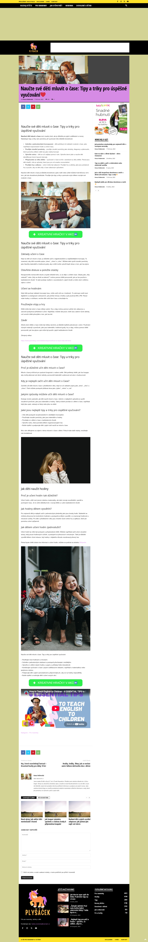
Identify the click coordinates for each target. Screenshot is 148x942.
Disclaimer (40, 1)
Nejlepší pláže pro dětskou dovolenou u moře (110, 182)
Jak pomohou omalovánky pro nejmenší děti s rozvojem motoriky (110, 145)
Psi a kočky (98, 913)
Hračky (97, 897)
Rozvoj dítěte (26, 5)
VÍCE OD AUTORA (43, 798)
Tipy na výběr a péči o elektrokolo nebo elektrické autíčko (108, 164)
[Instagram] (121, 1)
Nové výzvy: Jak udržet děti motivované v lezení (31, 820)
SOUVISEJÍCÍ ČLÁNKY (29, 798)
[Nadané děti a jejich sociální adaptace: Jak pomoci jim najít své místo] (79, 809)
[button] (126, 5)
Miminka (69, 5)
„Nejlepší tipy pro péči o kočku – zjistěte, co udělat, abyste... (79, 921)
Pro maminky (41, 5)
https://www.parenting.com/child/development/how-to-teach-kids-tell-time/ (46, 340)
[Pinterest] (33, 107)
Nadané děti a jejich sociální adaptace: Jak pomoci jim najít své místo (79, 821)
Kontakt (54, 1)
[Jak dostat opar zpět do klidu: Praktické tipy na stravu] (63, 897)
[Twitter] (124, 1)
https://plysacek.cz (39, 778)
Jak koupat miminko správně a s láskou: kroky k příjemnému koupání (55, 821)
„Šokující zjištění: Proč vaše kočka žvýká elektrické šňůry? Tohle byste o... (79, 909)
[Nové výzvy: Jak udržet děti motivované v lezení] (32, 809)
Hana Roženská (28, 99)
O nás (48, 1)
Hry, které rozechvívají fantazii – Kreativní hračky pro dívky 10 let (34, 764)
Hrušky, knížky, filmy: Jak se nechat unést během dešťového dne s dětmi (76, 764)
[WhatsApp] (38, 107)
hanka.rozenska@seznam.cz (41, 924)
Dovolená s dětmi (84, 5)
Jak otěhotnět (56, 5)
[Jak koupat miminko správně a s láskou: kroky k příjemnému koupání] (56, 809)
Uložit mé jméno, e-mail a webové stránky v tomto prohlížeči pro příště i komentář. (49, 872)
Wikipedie (82, 542)
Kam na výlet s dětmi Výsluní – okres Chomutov (107, 154)
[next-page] (89, 798)
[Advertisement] (74, 24)
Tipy (96, 900)
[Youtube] (127, 1)
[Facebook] (117, 1)
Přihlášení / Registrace (27, 1)
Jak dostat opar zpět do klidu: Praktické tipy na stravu (79, 896)
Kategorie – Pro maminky (29, 733)
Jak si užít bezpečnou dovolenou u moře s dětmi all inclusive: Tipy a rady (109, 173)
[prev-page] (87, 798)
